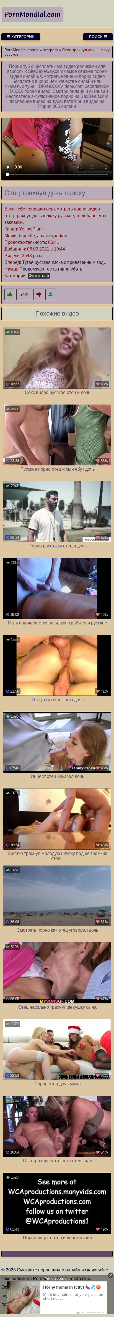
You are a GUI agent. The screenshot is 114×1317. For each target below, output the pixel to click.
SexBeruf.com (94, 96)
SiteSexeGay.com (45, 71)
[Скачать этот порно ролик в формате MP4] (50, 294)
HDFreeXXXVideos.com (59, 86)
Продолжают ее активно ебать (50, 269)
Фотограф (38, 275)
